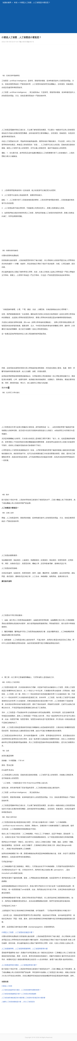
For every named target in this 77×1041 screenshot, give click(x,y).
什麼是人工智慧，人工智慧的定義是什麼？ (18, 932)
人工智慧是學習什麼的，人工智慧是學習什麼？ (19, 965)
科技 (15, 2)
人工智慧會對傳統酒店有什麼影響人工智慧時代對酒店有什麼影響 (23, 998)
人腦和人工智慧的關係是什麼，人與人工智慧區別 (18, 1002)
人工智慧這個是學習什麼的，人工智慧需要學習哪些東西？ (21, 990)
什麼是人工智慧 (7, 986)
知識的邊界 (7, 2)
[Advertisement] (38, 19)
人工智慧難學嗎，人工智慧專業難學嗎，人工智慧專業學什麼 (25, 949)
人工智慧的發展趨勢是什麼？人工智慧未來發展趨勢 (19, 994)
